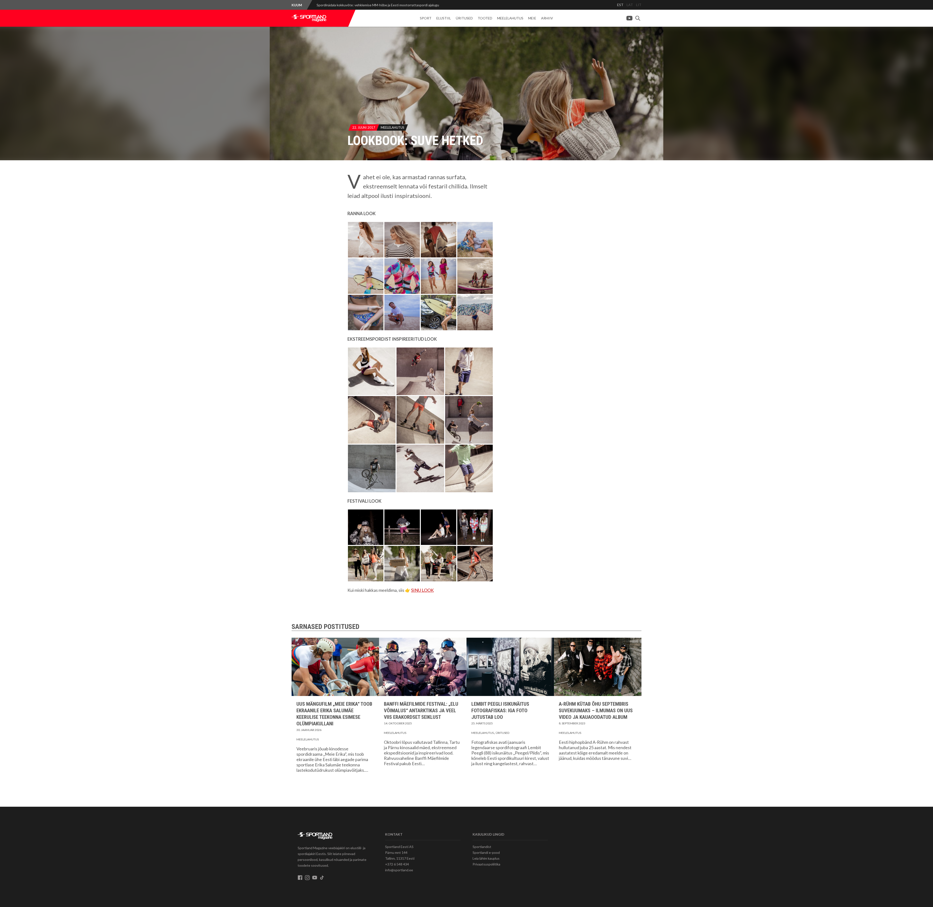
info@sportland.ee (399, 870)
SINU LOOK (422, 590)
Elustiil (443, 18)
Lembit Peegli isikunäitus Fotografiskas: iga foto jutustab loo (500, 710)
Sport (426, 18)
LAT (630, 5)
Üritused (464, 18)
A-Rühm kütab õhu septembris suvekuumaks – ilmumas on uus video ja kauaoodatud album (596, 710)
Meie (532, 18)
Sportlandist (482, 847)
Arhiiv (547, 18)
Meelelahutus (510, 18)
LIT (638, 5)
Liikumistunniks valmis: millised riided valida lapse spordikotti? (363, 5)
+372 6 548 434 (397, 864)
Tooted (485, 18)
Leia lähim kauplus (486, 858)
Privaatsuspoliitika (486, 864)
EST (620, 5)
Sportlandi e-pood (486, 852)
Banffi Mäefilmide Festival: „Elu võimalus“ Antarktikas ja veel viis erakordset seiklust (421, 710)
